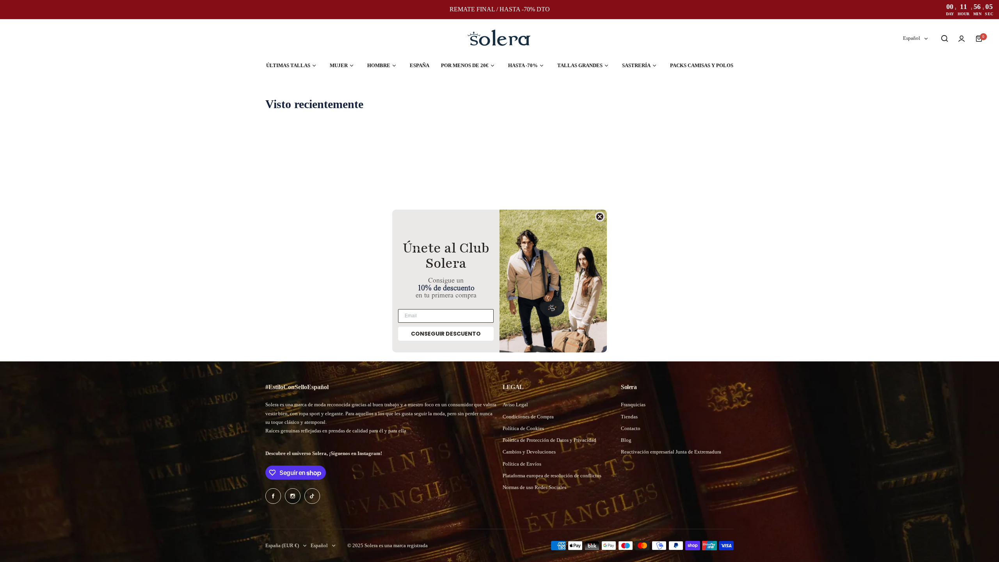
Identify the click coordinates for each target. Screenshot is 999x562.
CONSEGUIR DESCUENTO (446, 334)
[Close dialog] (600, 217)
